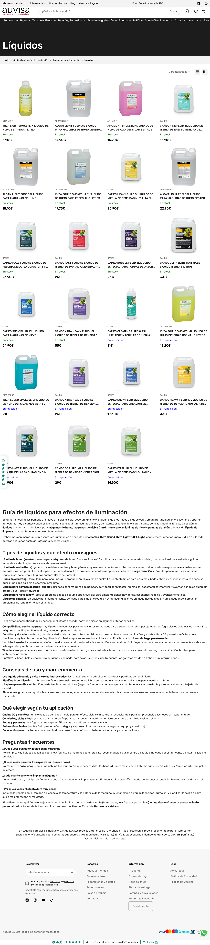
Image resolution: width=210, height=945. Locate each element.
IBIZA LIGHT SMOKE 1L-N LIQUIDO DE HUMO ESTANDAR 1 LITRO (25, 127)
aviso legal (55, 881)
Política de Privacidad (183, 876)
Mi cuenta (7, 3)
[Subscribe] (72, 872)
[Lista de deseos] (196, 11)
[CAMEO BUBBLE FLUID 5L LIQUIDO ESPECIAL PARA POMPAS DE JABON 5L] (131, 235)
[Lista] (197, 72)
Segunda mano (95, 887)
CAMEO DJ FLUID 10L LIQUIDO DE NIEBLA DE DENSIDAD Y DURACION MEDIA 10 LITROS (77, 470)
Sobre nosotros (37, 3)
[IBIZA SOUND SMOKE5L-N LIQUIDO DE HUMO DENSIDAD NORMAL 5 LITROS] (184, 304)
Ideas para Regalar (88, 3)
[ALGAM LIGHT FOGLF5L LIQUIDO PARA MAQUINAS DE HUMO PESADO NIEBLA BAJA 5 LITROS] (184, 167)
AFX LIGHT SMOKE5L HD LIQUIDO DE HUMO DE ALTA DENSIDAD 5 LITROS (130, 127)
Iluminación (42, 60)
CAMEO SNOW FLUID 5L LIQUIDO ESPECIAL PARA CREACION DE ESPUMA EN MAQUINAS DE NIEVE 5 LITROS (129, 402)
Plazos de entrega (139, 887)
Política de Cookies (181, 881)
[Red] (205, 72)
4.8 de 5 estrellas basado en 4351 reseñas (112, 942)
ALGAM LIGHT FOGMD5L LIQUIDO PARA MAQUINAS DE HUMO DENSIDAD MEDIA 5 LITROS (79, 128)
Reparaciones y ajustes (100, 881)
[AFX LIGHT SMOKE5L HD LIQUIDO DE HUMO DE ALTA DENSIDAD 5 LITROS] (131, 98)
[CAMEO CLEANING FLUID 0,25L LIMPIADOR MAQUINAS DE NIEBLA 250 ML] (131, 304)
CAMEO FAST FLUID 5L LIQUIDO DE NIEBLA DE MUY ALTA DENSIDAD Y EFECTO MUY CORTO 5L (76, 265)
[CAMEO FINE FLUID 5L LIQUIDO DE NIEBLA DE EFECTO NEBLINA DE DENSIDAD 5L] (184, 98)
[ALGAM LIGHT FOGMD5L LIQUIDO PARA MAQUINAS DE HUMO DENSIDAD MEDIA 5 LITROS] (79, 98)
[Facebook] (198, 3)
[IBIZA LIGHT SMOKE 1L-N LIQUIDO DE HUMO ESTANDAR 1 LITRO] (26, 98)
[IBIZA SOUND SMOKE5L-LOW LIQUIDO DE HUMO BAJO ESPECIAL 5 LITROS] (79, 167)
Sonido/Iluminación (22, 60)
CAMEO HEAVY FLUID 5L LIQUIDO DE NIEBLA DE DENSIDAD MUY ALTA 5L (130, 196)
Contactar (92, 898)
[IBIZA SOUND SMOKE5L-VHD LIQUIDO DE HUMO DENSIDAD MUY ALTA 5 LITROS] (26, 372)
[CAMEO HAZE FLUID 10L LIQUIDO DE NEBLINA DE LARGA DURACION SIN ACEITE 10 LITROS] (26, 441)
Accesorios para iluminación (66, 60)
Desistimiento (141, 906)
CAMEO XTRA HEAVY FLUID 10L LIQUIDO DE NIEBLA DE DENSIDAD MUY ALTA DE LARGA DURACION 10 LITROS (77, 333)
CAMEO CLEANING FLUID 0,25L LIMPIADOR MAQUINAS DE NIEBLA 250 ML (128, 333)
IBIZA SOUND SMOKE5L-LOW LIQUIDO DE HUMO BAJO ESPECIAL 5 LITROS (78, 196)
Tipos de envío (137, 881)
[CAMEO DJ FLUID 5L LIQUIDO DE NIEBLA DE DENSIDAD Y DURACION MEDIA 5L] (131, 441)
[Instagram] (206, 3)
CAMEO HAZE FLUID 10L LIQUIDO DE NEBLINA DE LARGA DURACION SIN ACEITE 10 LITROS (25, 470)
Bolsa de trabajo (96, 893)
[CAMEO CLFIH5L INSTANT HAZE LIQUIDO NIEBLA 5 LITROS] (184, 235)
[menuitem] (10, 20)
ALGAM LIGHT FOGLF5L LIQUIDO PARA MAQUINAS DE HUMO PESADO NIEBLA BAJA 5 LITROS (182, 196)
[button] (204, 11)
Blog (72, 3)
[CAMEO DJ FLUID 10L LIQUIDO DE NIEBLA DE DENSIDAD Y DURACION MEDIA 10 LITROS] (79, 441)
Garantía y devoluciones (143, 893)
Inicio (6, 60)
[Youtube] (43, 900)
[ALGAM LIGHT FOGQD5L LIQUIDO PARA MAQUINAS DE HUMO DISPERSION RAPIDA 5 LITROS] (26, 167)
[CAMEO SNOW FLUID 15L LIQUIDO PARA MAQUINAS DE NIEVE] (26, 304)
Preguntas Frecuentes (142, 898)
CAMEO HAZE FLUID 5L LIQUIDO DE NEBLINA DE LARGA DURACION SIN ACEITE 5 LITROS (24, 265)
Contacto (21, 3)
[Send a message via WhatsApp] (203, 932)
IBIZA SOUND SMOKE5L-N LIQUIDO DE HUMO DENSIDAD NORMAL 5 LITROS (183, 333)
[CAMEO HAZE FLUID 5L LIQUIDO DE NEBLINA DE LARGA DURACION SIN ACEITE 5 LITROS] (26, 235)
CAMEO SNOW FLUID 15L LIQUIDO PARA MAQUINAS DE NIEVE (23, 333)
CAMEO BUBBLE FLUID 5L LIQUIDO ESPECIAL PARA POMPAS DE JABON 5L (130, 265)
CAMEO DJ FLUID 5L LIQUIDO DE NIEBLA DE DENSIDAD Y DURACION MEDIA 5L (129, 470)
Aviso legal (177, 870)
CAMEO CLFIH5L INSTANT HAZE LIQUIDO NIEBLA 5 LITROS (180, 264)
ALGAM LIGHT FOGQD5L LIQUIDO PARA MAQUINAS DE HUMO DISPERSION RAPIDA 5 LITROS (22, 196)
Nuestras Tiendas (97, 870)
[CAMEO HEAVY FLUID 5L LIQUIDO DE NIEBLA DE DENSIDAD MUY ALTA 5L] (131, 167)
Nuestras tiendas (58, 3)
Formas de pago (138, 876)
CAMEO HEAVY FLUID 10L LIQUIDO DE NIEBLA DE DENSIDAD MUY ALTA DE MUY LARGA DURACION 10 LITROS (183, 402)
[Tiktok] (51, 900)
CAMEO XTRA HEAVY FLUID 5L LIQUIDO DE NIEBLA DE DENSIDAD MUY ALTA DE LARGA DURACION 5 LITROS (76, 402)
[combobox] (109, 11)
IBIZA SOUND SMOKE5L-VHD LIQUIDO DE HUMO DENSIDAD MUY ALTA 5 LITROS (25, 402)
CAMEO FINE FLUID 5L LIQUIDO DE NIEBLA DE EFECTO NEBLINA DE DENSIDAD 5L (181, 128)
